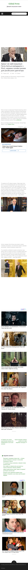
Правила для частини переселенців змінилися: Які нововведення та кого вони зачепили (7, 442)
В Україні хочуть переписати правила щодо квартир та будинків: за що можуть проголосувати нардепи (14, 474)
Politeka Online (11, 124)
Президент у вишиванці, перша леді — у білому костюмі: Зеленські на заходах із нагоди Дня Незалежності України (13, 460)
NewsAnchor (21, 564)
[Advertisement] (14, 30)
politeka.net (18, 120)
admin (13, 73)
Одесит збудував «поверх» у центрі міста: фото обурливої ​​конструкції (21, 441)
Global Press (14, 4)
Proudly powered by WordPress (8, 564)
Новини (18, 73)
